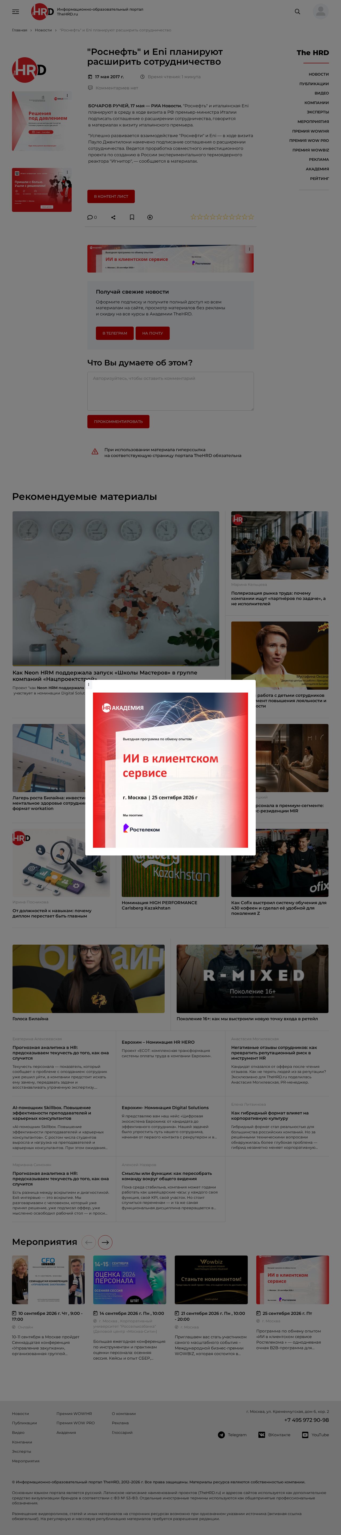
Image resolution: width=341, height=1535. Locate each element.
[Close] (250, 682)
